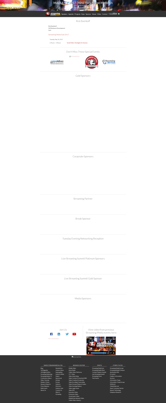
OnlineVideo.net (114, 386)
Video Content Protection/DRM (78, 378)
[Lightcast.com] (73, 114)
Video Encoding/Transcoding (77, 382)
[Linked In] (59, 335)
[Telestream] (113, 128)
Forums (58, 382)
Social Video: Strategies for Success (77, 43)
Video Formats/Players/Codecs (77, 384)
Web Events (44, 388)
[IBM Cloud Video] (53, 176)
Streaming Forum (97, 376)
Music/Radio (72, 370)
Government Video (74, 396)
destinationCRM (114, 372)
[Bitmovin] (113, 86)
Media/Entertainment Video (76, 398)
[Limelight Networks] (93, 114)
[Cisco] (53, 100)
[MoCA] (73, 307)
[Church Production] (53, 307)
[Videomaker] (113, 315)
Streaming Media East (98, 368)
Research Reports (46, 384)
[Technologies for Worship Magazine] (93, 315)
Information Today (115, 380)
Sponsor (88, 14)
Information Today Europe (117, 382)
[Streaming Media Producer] (73, 315)
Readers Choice (45, 382)
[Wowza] (83, 186)
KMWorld (112, 384)
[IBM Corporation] (53, 114)
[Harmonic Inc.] (113, 100)
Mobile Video (72, 368)
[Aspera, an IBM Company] (73, 86)
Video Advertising (74, 376)
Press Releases (45, 386)
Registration (83, 7)
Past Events (95, 378)
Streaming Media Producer (117, 370)
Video (99, 14)
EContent (112, 374)
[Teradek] (53, 142)
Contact (104, 14)
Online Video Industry (75, 400)
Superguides (59, 372)
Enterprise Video (73, 394)
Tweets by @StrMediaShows (53, 338)
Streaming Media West (98, 370)
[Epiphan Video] (93, 100)
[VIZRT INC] (113, 142)
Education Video (73, 392)
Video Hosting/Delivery (75, 386)
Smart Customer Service (116, 388)
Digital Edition (45, 372)
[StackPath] (93, 128)
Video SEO (72, 390)
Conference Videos (46, 378)
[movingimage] (53, 128)
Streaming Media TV (46, 376)
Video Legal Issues (74, 388)
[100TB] (53, 86)
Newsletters (59, 368)
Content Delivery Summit (99, 372)
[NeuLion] (113, 267)
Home (52, 14)
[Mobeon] (83, 207)
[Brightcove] (53, 267)
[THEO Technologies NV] (73, 142)
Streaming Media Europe (116, 368)
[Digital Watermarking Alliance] (73, 100)
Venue (94, 14)
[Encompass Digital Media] (93, 165)
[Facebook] (51, 335)
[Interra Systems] (73, 176)
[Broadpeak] (53, 165)
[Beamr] (93, 86)
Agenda (70, 14)
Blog (42, 368)
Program (77, 14)
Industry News (60, 370)
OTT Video (72, 374)
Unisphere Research (115, 392)
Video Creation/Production (76, 380)
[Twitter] (67, 335)
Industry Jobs (59, 388)
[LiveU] (113, 114)
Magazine (44, 370)
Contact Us (59, 390)
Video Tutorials (45, 380)
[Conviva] (73, 165)
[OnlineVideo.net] (93, 307)
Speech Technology (115, 390)
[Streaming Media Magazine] (53, 315)
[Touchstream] (93, 142)
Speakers (64, 14)
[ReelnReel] (113, 307)
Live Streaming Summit (98, 374)
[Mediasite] (93, 176)
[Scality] (73, 128)
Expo (83, 14)
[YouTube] (73, 335)
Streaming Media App (46, 374)
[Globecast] (113, 165)
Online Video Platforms (75, 372)
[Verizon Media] (113, 176)
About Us (43, 390)
